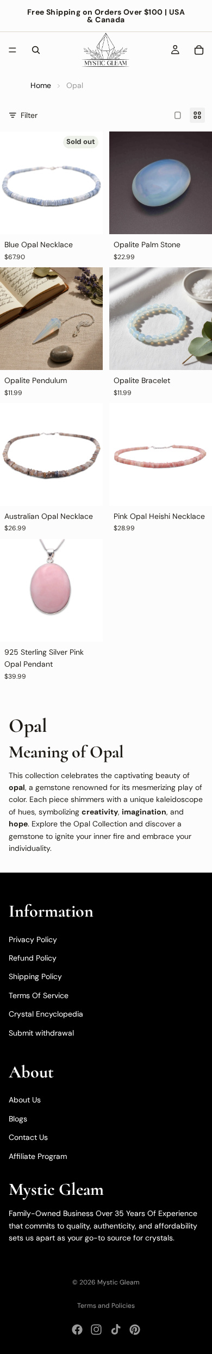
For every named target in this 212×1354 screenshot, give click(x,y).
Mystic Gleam (118, 1282)
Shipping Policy (35, 976)
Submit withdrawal (41, 1033)
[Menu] (12, 49)
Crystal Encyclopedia (46, 1014)
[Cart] (199, 50)
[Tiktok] (115, 1329)
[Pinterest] (134, 1329)
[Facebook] (77, 1329)
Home (40, 85)
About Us (25, 1100)
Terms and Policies (106, 1305)
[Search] (36, 50)
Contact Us (28, 1137)
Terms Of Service (38, 995)
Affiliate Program (38, 1156)
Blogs (18, 1119)
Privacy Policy (33, 939)
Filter (29, 115)
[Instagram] (96, 1329)
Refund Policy (33, 958)
